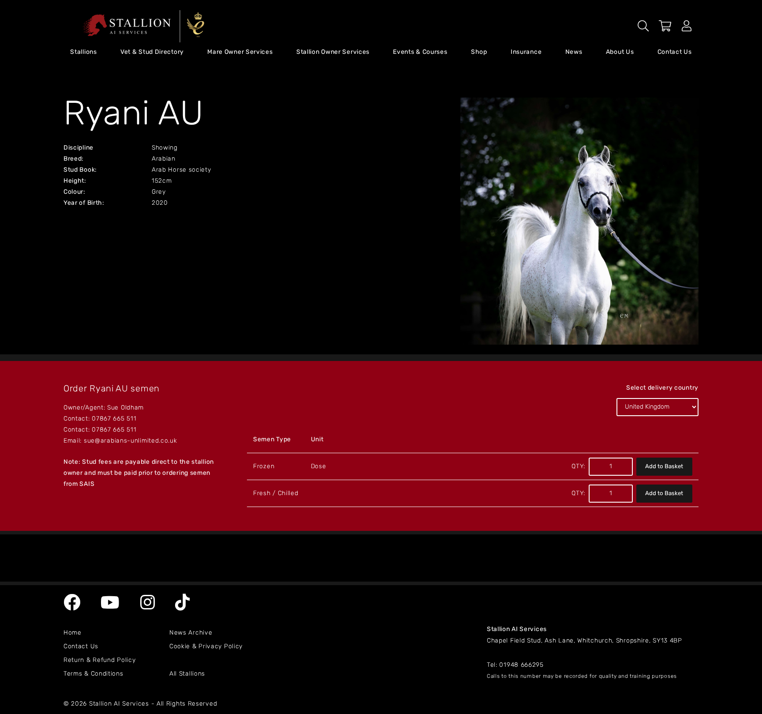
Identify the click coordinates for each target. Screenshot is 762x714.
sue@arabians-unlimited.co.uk (130, 441)
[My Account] (687, 28)
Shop (479, 52)
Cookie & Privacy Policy (206, 646)
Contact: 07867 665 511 (100, 419)
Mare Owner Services (240, 52)
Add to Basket (664, 467)
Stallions (83, 52)
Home (73, 633)
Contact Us (674, 52)
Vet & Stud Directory (152, 52)
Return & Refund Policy (99, 660)
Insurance (526, 52)
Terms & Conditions (93, 674)
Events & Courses (420, 52)
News (574, 52)
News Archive (190, 633)
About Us (620, 52)
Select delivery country (662, 388)
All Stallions (187, 674)
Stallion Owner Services (333, 52)
